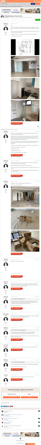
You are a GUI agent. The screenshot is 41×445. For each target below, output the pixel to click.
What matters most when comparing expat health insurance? (12, 425)
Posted (14, 23)
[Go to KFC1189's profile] (6, 350)
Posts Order (37, 19)
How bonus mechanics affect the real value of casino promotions (13, 414)
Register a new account (11, 397)
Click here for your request (13, 129)
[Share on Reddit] (9, 406)
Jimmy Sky (6, 419)
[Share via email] (10, 406)
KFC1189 (6, 345)
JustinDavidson (7, 415)
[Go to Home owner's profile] (6, 319)
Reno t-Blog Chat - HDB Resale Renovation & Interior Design (23, 17)
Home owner (6, 314)
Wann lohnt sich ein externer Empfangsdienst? (10, 418)
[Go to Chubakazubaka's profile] (2, 422)
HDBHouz (6, 17)
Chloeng (6, 375)
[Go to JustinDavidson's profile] (2, 415)
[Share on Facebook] (4, 406)
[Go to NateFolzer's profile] (2, 411)
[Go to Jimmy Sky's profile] (2, 419)
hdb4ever (6, 282)
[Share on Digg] (6, 406)
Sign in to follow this (4, 14)
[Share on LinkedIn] (1, 406)
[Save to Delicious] (7, 406)
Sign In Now (29, 397)
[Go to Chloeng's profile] (6, 380)
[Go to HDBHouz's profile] (2, 16)
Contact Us (23, 440)
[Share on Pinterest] (12, 406)
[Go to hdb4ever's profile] (6, 287)
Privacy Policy (18, 440)
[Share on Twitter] (3, 406)
